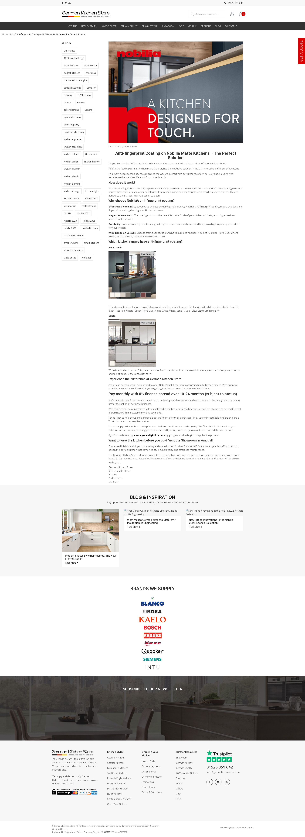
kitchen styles (92, 191)
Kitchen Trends (71, 198)
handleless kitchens (74, 132)
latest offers (70, 205)
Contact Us (231, 26)
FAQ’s (181, 26)
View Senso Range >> (140, 373)
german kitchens (72, 117)
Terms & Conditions (152, 792)
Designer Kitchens (116, 783)
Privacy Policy (148, 787)
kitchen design (71, 161)
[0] (241, 14)
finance (67, 102)
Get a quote (301, 51)
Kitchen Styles (89, 26)
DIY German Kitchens (118, 788)
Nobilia (67, 213)
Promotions (148, 781)
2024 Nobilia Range (74, 58)
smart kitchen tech (73, 250)
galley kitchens (71, 109)
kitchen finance (92, 161)
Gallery (192, 26)
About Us (206, 26)
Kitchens (72, 26)
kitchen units (91, 198)
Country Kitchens (115, 757)
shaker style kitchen (74, 235)
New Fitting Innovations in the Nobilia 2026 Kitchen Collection (211, 521)
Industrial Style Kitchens (119, 778)
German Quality (129, 26)
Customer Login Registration (232, 14)
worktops (86, 257)
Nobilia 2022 (83, 213)
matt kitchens (89, 205)
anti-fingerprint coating (227, 168)
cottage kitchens (72, 87)
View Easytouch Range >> (205, 310)
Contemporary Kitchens (119, 798)
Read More (71, 562)
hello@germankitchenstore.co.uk (223, 772)
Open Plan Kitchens (117, 804)
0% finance (69, 50)
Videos (179, 783)
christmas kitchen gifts (75, 80)
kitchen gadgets (72, 168)
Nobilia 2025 (88, 220)
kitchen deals (91, 154)
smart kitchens (91, 242)
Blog (218, 26)
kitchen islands (71, 176)
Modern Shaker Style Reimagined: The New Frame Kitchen (90, 557)
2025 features (71, 65)
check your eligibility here (149, 435)
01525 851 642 (235, 2)
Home (5, 34)
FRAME (81, 102)
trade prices (70, 257)
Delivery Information (152, 776)
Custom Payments (151, 766)
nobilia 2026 (70, 228)
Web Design (226, 827)
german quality (71, 124)
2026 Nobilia (90, 65)
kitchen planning (72, 183)
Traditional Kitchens (117, 773)
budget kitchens (72, 72)
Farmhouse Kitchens (117, 767)
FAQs (178, 798)
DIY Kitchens (84, 94)
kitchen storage (72, 191)
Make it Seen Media (244, 827)
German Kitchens (184, 762)
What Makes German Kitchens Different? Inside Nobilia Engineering (151, 521)
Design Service (149, 26)
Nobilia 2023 (70, 220)
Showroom (168, 26)
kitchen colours (71, 154)
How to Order (108, 26)
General (88, 109)
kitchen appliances (73, 139)
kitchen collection (73, 146)
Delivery (68, 94)
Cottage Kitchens (116, 762)
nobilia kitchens (90, 228)
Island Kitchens (114, 793)
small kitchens (71, 242)
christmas (91, 72)
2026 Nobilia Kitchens (187, 773)
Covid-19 (91, 87)
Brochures (181, 778)
